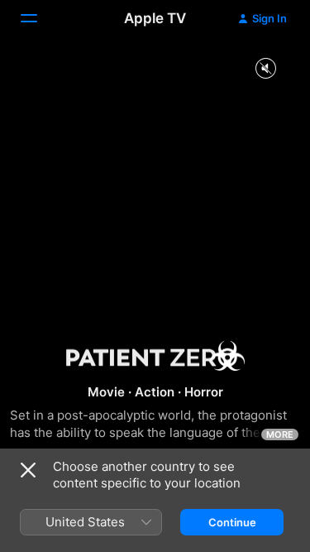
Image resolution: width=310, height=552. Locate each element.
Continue (232, 522)
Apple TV (155, 18)
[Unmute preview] (265, 69)
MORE (279, 434)
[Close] (28, 470)
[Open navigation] (39, 18)
